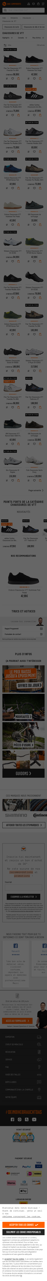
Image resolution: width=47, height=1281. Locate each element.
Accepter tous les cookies (21, 1224)
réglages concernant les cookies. (21, 1216)
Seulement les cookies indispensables (23, 1232)
